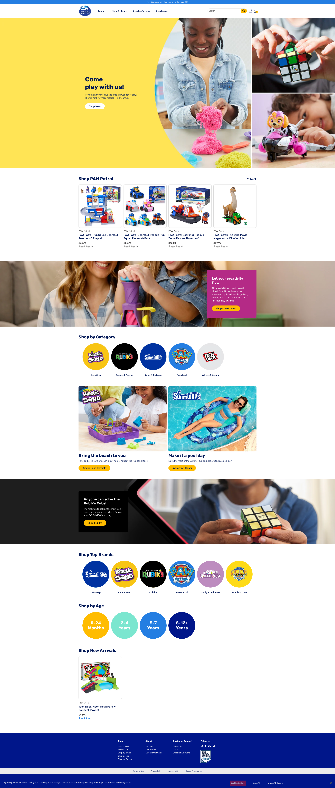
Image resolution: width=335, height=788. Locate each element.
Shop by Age (123, 756)
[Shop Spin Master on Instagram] (201, 746)
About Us (149, 746)
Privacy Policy (156, 771)
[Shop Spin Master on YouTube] (209, 746)
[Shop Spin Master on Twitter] (214, 746)
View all (251, 178)
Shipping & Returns (181, 752)
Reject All (256, 783)
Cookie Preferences (194, 771)
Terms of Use (138, 771)
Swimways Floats (182, 468)
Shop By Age (162, 11)
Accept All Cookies (275, 783)
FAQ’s (175, 749)
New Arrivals (123, 746)
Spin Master (151, 749)
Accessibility (174, 771)
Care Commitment (153, 752)
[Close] (331, 783)
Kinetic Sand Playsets (94, 468)
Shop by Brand (119, 11)
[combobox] (227, 11)
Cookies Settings (237, 783)
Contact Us (177, 746)
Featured (102, 11)
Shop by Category (141, 11)
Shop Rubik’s (95, 522)
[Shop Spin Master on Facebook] (205, 746)
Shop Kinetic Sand (226, 308)
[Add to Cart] (117, 217)
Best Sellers (123, 749)
